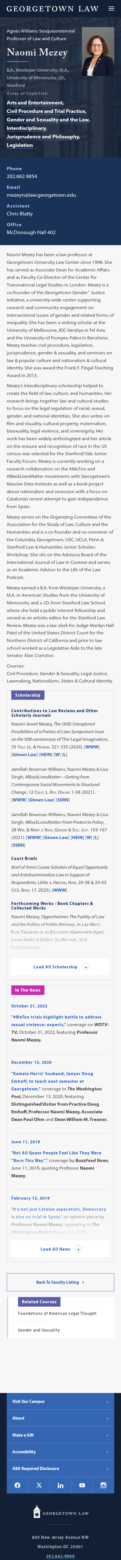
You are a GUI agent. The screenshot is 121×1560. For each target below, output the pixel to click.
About (18, 1417)
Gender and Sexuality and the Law (48, 119)
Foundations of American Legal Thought (57, 1313)
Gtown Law (25, 754)
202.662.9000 (60, 1556)
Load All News (56, 1249)
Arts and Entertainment (35, 102)
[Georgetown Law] (52, 9)
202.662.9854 (22, 176)
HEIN (46, 754)
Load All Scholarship (56, 967)
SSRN (62, 800)
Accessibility (24, 1451)
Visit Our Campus (28, 1401)
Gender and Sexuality (39, 1330)
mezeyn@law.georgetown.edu (41, 195)
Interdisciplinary (26, 128)
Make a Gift (23, 1434)
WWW (92, 747)
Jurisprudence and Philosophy (43, 136)
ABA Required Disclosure (35, 1468)
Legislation (20, 145)
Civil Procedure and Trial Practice (46, 111)
